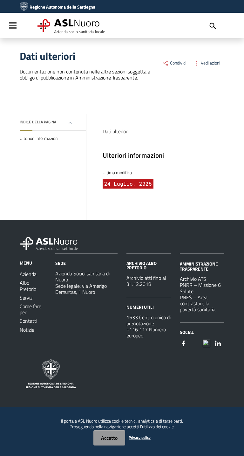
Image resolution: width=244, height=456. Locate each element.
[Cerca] (213, 26)
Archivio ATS (193, 279)
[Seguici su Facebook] (183, 343)
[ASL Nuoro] (24, 7)
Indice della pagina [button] (38, 122)
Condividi (177, 62)
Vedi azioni (210, 62)
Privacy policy (140, 437)
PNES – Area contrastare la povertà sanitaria (197, 303)
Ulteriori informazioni (39, 138)
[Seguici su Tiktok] (206, 343)
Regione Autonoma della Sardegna (62, 7)
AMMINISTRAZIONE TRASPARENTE (199, 266)
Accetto (109, 438)
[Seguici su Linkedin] (218, 343)
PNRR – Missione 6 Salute (200, 288)
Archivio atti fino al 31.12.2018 (146, 281)
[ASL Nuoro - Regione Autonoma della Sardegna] (53, 242)
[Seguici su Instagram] (195, 343)
